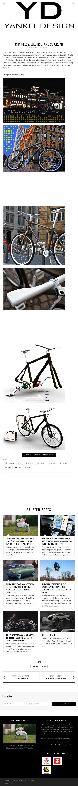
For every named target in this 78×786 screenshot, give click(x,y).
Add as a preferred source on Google (40, 454)
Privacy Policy (65, 738)
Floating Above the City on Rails (56, 677)
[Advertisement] (39, 34)
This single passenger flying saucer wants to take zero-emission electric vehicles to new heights (56, 588)
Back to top (8, 783)
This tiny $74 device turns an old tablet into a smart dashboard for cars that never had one (57, 541)
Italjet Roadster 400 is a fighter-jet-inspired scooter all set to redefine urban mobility (20, 638)
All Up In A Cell (48, 635)
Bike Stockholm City (21, 677)
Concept (34, 666)
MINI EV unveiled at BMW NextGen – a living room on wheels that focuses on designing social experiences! (20, 588)
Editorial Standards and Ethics (50, 738)
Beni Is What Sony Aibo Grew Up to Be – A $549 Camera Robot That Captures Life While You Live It (20, 541)
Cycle (44, 666)
